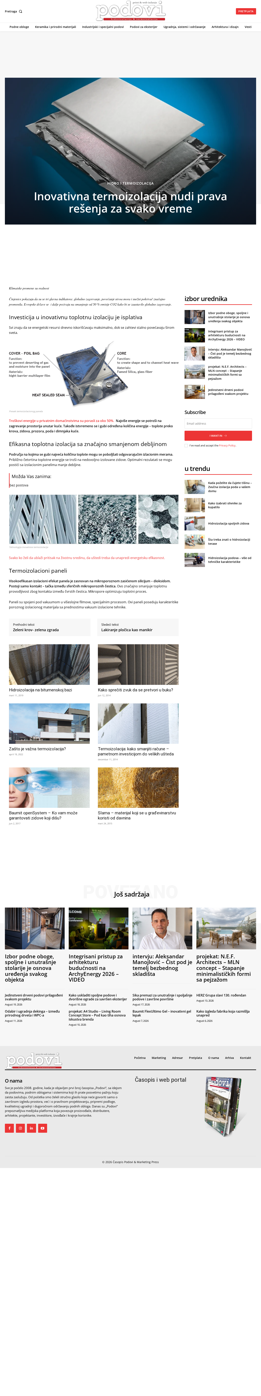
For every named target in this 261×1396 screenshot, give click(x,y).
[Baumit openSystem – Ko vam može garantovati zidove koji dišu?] (49, 787)
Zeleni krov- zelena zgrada (36, 630)
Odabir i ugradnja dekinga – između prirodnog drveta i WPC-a (32, 1013)
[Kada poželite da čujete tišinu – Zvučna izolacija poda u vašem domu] (195, 487)
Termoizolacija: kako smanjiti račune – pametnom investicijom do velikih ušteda (136, 751)
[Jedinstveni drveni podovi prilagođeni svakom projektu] (195, 392)
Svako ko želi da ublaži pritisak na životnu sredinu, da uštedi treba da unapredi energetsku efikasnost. (87, 558)
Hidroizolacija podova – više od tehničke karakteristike (229, 560)
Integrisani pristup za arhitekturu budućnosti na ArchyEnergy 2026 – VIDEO (226, 335)
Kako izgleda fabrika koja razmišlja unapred (223, 1013)
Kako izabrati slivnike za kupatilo (225, 505)
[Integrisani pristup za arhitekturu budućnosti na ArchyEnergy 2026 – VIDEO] (195, 335)
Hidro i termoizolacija (130, 183)
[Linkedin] (31, 1128)
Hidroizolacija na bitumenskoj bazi (40, 689)
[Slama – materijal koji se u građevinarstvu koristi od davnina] (138, 787)
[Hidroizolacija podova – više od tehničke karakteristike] (195, 560)
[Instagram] (20, 1128)
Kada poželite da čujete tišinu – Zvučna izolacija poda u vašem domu (230, 487)
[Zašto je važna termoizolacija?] (49, 723)
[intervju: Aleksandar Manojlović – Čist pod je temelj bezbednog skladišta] (195, 354)
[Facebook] (9, 1128)
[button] (14, 11)
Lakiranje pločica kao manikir (127, 630)
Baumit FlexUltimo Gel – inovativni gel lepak (162, 1013)
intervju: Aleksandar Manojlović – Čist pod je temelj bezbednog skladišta (230, 353)
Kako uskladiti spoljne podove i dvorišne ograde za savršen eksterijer (98, 997)
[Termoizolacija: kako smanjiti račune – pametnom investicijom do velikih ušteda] (138, 723)
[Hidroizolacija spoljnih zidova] (195, 523)
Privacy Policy (227, 445)
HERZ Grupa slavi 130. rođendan (221, 995)
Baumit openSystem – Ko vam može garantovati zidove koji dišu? (43, 815)
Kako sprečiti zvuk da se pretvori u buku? (135, 689)
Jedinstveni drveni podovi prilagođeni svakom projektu (228, 392)
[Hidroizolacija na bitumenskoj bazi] (49, 664)
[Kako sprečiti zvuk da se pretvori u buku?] (138, 664)
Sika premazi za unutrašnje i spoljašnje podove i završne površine (162, 997)
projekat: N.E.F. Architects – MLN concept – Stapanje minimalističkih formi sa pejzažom (227, 373)
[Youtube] (42, 1128)
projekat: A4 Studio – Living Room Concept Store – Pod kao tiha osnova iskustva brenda (97, 1015)
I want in (216, 435)
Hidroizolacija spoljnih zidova (228, 523)
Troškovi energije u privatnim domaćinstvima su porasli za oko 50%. (61, 420)
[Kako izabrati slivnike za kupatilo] (195, 505)
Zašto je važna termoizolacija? (37, 748)
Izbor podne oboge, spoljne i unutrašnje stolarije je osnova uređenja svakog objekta (229, 317)
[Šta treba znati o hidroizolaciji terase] (195, 542)
